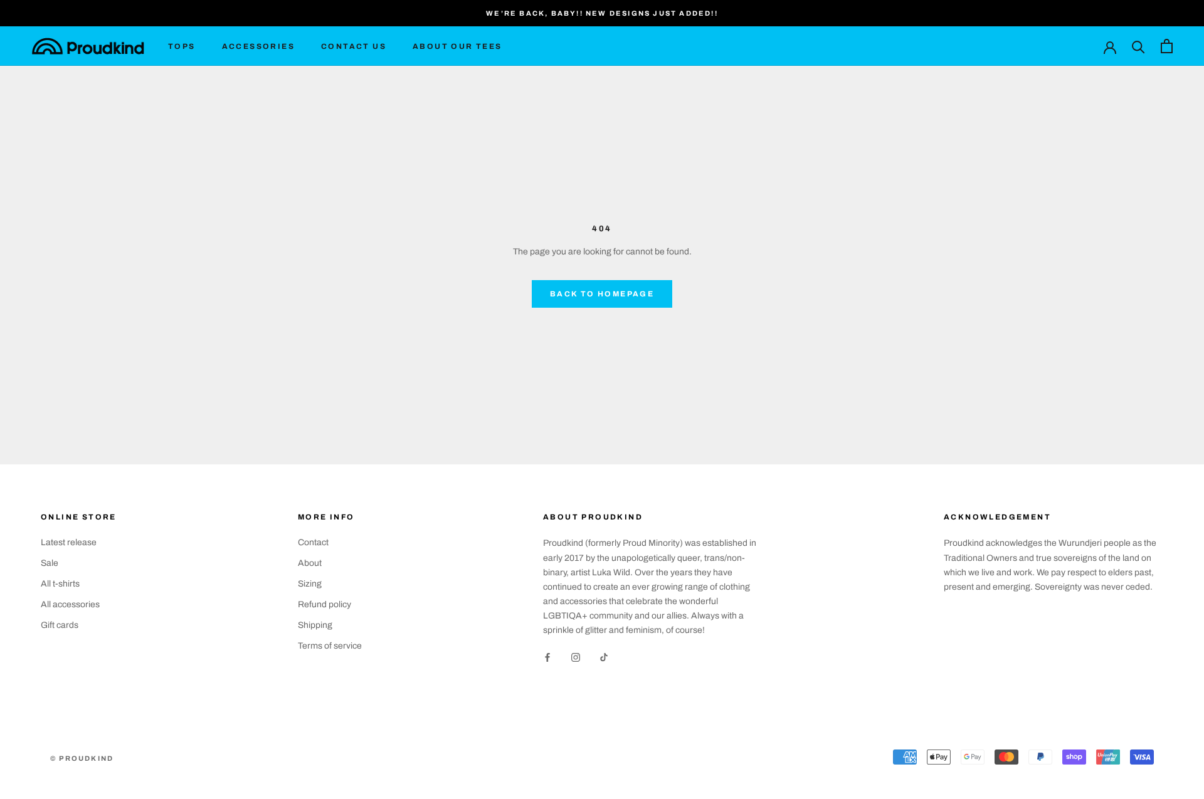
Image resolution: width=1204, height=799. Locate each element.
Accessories (258, 46)
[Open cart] (1167, 46)
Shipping (315, 625)
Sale (49, 563)
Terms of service (330, 645)
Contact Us (353, 46)
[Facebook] (547, 657)
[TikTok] (603, 657)
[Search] (1138, 46)
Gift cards (59, 625)
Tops (182, 46)
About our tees (457, 46)
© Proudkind (82, 758)
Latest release (69, 542)
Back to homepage (602, 294)
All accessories (70, 604)
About (310, 563)
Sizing (310, 583)
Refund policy (324, 604)
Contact (313, 542)
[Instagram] (575, 657)
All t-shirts (60, 583)
